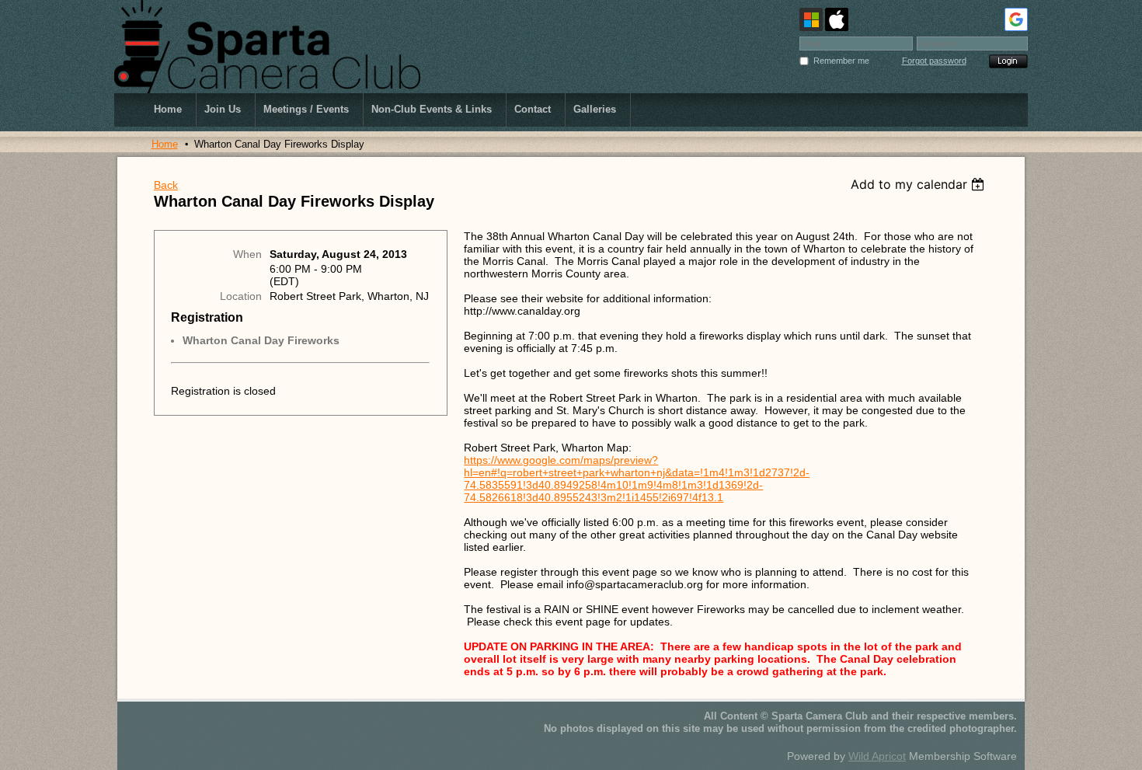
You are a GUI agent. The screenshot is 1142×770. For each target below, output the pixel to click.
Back (166, 185)
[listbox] (919, 184)
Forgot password (934, 60)
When (247, 254)
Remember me (841, 60)
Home (164, 144)
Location (241, 296)
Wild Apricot (877, 756)
